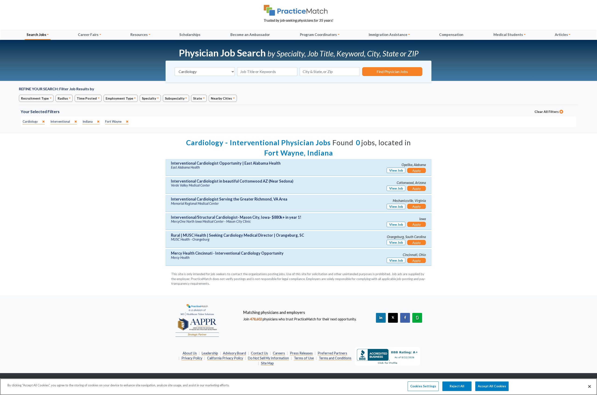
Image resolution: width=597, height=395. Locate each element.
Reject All (457, 386)
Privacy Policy (191, 358)
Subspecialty (174, 98)
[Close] (589, 386)
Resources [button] (139, 34)
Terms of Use (304, 358)
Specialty (149, 98)
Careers (279, 353)
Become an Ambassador (250, 34)
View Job (396, 170)
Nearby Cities (221, 98)
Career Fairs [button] (88, 34)
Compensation (451, 34)
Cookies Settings (423, 386)
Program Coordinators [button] (318, 34)
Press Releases (301, 353)
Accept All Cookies (492, 386)
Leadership (210, 353)
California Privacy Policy (225, 358)
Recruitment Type (35, 98)
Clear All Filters (547, 112)
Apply (416, 171)
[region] (298, 386)
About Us (190, 353)
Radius (63, 98)
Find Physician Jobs (392, 71)
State (197, 98)
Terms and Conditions (335, 358)
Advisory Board (234, 353)
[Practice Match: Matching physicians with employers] (298, 10)
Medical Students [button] (508, 34)
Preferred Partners (332, 353)
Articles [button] (561, 34)
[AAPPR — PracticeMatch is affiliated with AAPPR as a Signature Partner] (197, 320)
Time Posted (87, 98)
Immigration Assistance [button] (388, 34)
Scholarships (189, 34)
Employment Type (119, 98)
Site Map (267, 363)
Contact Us (259, 353)
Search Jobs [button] (36, 34)
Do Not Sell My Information (268, 358)
